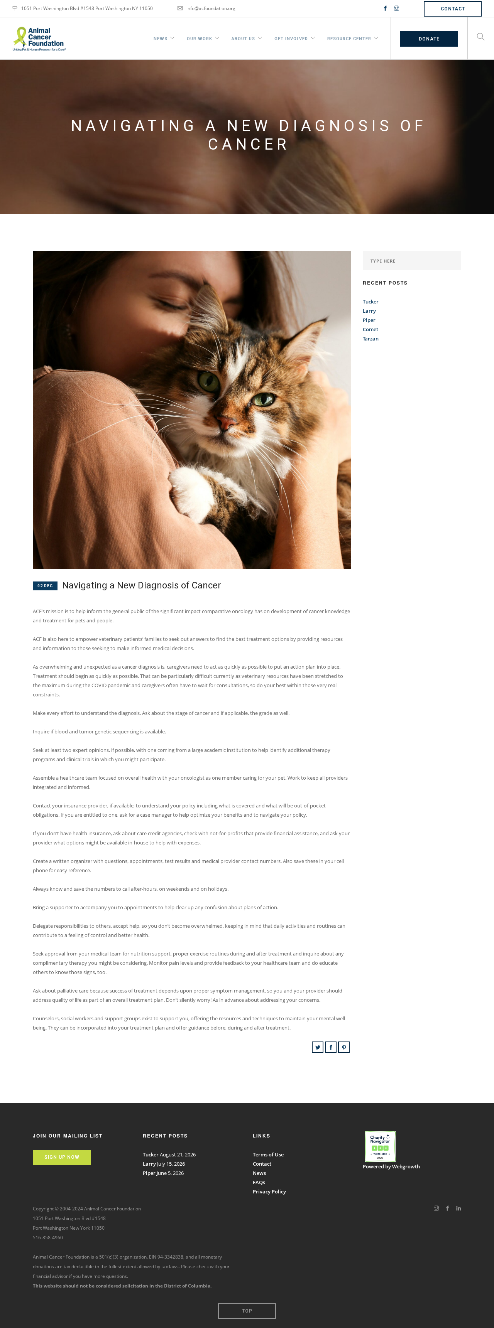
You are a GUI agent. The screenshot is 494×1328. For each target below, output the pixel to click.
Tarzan (371, 338)
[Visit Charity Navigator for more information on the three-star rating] (380, 1146)
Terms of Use (268, 1154)
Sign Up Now (62, 1157)
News (160, 37)
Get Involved (291, 37)
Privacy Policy (269, 1191)
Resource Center (349, 37)
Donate (429, 39)
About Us (243, 37)
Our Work (199, 37)
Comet (370, 329)
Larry (369, 310)
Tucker (371, 301)
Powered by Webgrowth (391, 1166)
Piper (369, 320)
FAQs (259, 1182)
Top (247, 1311)
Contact (453, 9)
